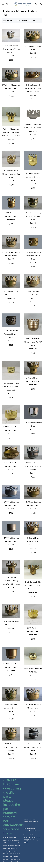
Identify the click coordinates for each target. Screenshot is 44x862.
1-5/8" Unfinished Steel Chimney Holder (11, 541)
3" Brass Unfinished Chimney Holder (11, 466)
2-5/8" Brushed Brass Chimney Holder (11, 624)
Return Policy (27, 837)
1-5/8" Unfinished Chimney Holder (11, 216)
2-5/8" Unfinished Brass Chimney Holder (33, 505)
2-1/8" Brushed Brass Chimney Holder (11, 430)
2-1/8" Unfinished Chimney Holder (33, 631)
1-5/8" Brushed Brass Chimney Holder (11, 667)
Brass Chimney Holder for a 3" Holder (33, 672)
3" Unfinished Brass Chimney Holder (11, 294)
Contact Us (31, 840)
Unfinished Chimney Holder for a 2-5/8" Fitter (33, 381)
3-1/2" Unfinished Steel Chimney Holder (11, 505)
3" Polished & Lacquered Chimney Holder (11, 88)
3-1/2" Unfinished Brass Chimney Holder (33, 708)
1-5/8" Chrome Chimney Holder (33, 426)
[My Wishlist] (36, 4)
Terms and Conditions (30, 835)
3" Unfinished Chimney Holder (33, 49)
